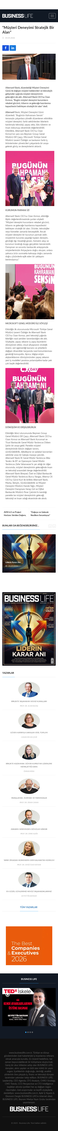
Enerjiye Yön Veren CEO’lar (17, 562)
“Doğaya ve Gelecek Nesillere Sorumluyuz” (40, 513)
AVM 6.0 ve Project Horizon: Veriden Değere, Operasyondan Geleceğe (15, 515)
